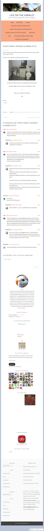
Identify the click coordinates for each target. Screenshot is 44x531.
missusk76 (5, 195)
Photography (33, 502)
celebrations (32, 491)
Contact (28, 22)
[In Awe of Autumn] (30, 400)
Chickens (37, 491)
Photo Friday (28, 502)
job (19, 112)
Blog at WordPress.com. (22, 523)
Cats (29, 491)
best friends (25, 491)
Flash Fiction (30, 494)
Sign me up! (12, 364)
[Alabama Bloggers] (22, 444)
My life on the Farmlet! (22, 353)
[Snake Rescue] (14, 400)
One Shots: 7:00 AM (27, 480)
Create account (6, 473)
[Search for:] (22, 451)
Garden (24, 496)
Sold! (9, 36)
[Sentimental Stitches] (22, 349)
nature (37, 500)
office (24, 112)
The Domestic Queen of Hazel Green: (23, 36)
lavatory (21, 112)
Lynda (22, 289)
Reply (39, 129)
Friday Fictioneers (36, 494)
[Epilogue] (30, 411)
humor (17, 112)
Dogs (24, 492)
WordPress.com (6, 486)
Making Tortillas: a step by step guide (16, 32)
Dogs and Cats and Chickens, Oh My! (20, 25)
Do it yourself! (28, 492)
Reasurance (6, 117)
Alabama (14, 112)
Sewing (24, 504)
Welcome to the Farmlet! (22, 39)
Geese (28, 496)
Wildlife (37, 507)
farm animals (37, 492)
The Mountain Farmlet (31, 504)
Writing (24, 509)
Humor (7, 112)
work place (38, 112)
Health (31, 496)
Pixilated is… (32, 32)
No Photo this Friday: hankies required (33, 117)
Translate (18, 316)
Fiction (26, 494)
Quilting (38, 502)
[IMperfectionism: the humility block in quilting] (30, 423)
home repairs (32, 498)
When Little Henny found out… (29, 466)
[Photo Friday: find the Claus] (14, 411)
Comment (36, 267)
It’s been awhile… (27, 470)
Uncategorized (29, 507)
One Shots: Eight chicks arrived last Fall (31, 473)
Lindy (4, 129)
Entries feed (5, 480)
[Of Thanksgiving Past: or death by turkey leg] (14, 423)
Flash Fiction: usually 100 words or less (20, 29)
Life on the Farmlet (22, 15)
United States (32, 112)
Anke (4, 151)
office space (27, 112)
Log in (4, 476)
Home (12, 22)
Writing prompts (30, 509)
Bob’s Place (20, 22)
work (35, 112)
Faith (32, 492)
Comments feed (6, 483)
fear (24, 494)
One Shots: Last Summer (28, 476)
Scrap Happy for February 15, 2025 (30, 483)
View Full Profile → (22, 308)
